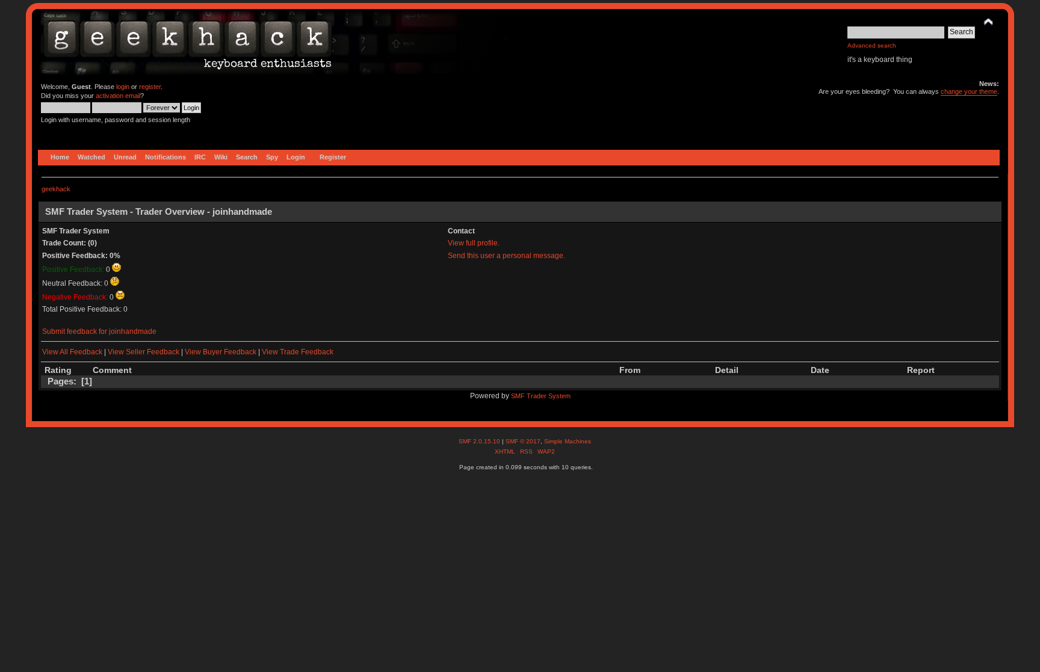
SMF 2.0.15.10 (480, 441)
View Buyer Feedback (220, 352)
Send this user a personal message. (506, 255)
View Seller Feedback (143, 352)
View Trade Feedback (297, 352)
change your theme (969, 91)
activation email (118, 95)
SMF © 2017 (523, 441)
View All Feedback (72, 352)
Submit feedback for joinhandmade (99, 331)
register (150, 86)
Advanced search (871, 45)
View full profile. (474, 243)
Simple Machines (567, 441)
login (122, 86)
